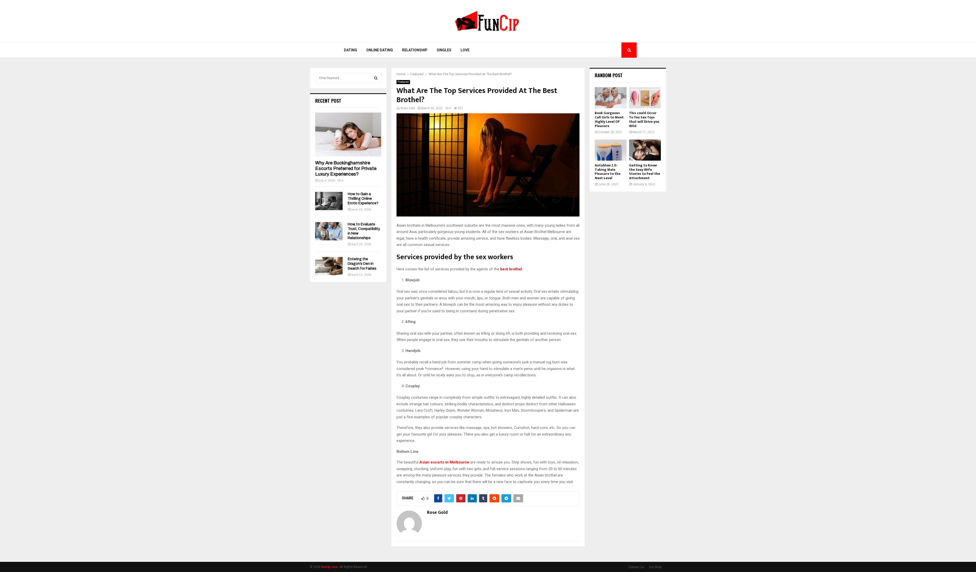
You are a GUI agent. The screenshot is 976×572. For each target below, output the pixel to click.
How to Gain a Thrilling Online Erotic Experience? (363, 198)
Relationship (415, 50)
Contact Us (636, 567)
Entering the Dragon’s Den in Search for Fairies (362, 263)
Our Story (655, 567)
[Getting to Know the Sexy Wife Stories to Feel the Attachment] (645, 150)
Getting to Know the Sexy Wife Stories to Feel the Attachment (644, 171)
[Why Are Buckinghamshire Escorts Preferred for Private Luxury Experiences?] (348, 135)
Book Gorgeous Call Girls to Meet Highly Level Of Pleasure (609, 119)
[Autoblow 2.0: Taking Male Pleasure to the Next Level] (611, 150)
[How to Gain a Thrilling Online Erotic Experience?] (329, 201)
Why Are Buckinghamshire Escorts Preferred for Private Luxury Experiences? (345, 168)
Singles (444, 50)
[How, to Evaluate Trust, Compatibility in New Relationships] (329, 231)
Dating (350, 50)
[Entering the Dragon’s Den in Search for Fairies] (329, 266)
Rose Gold (408, 108)
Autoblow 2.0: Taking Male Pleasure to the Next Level (607, 171)
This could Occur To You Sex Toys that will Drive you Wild (644, 119)
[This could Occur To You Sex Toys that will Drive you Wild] (645, 97)
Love (465, 50)
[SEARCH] (375, 78)
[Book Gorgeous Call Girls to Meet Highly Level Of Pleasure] (611, 97)
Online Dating (379, 50)
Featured (403, 82)
